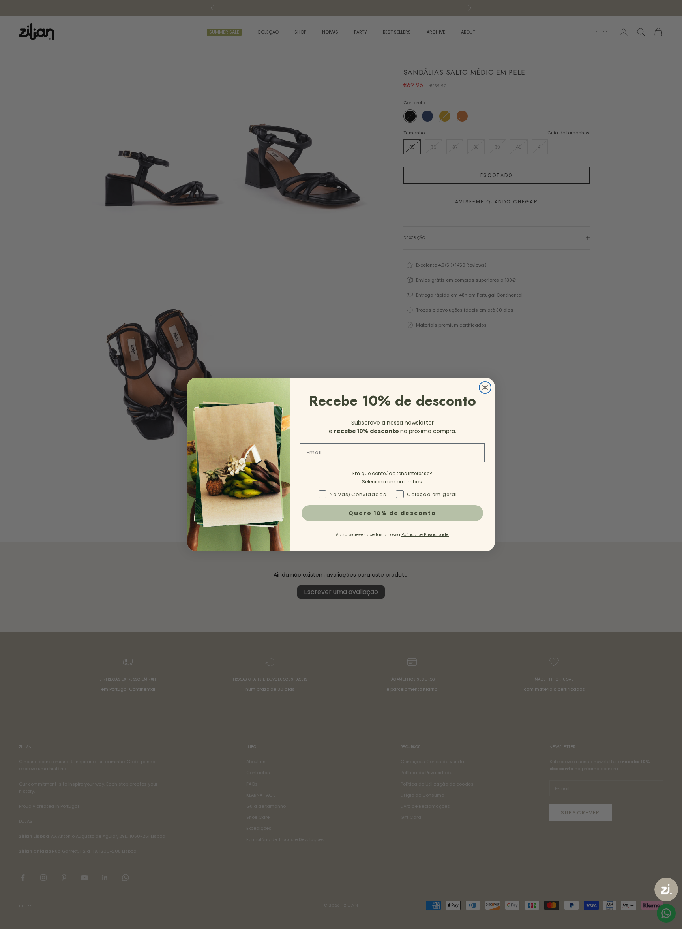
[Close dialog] (485, 387)
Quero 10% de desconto (392, 513)
